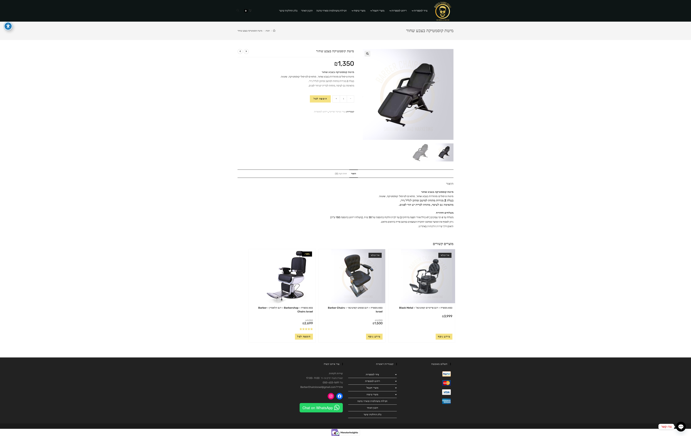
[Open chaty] (681, 426)
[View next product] (240, 51)
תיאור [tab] (353, 173)
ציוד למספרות (420, 10)
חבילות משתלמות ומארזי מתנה (331, 10)
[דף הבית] (274, 30)
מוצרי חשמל (378, 10)
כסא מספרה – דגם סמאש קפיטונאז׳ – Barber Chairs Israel (355, 309)
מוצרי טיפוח (359, 10)
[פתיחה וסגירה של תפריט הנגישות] (8, 26)
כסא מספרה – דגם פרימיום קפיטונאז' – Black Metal (425, 307)
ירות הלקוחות (434, 226)
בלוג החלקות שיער (288, 10)
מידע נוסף (444, 336)
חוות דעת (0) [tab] (341, 173)
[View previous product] (246, 51)
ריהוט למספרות (399, 10)
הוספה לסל (320, 98)
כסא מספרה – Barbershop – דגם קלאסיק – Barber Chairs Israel (285, 309)
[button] (367, 54)
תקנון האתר (307, 10)
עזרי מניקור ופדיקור (337, 111)
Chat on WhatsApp (317, 407)
